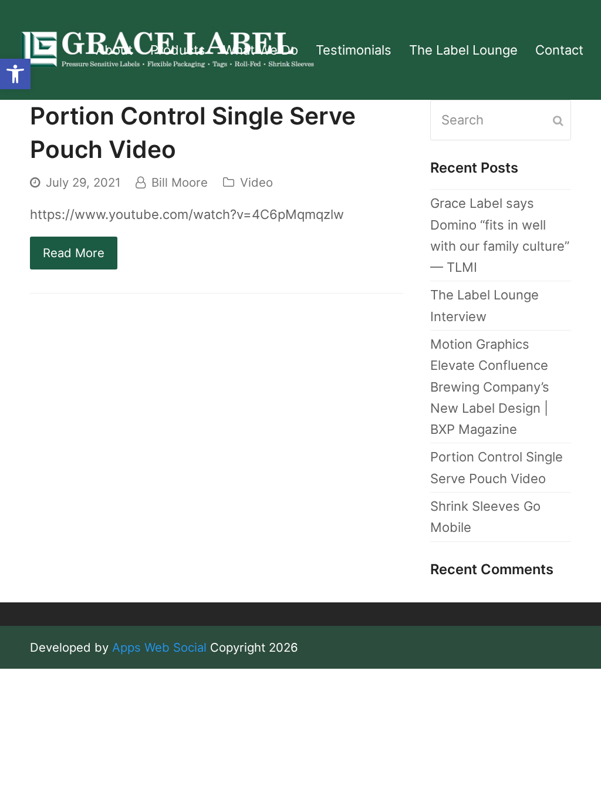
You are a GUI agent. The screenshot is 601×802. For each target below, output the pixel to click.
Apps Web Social (159, 647)
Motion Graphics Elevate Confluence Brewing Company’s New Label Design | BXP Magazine (489, 386)
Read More (73, 252)
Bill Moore (179, 182)
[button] (15, 74)
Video (256, 182)
